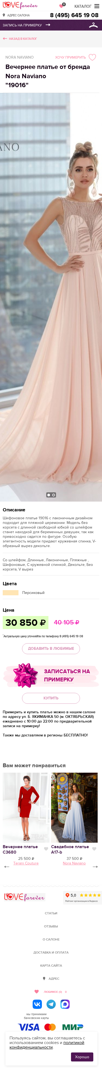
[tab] (48, 495)
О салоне (51, 939)
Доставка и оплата (51, 953)
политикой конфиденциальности (47, 1045)
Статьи (51, 913)
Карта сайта (51, 966)
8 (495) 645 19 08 (74, 15)
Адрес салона (18, 15)
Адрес (54, 979)
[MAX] (65, 1004)
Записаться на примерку (67, 675)
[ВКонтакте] (37, 1004)
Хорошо (82, 1057)
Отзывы (51, 926)
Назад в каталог (23, 39)
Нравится (46, 849)
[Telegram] (51, 1004)
